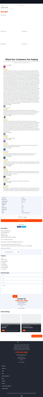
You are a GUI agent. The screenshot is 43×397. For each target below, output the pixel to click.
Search (8, 5)
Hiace (16, 5)
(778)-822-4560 (21, 301)
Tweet (24, 226)
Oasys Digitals (24, 393)
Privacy (3, 383)
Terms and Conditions (6, 386)
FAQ (3, 373)
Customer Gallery (5, 376)
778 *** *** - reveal (22, 217)
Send (15, 296)
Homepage (3, 5)
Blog (3, 378)
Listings (3, 366)
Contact (3, 381)
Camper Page (5, 388)
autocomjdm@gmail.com (22, 302)
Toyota (12, 5)
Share (20, 226)
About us (4, 368)
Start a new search (37, 336)
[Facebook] (22, 396)
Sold (3, 371)
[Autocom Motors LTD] (21, 342)
